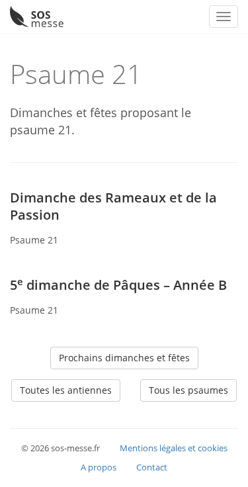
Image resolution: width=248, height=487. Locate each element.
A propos (98, 467)
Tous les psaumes (188, 390)
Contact (151, 467)
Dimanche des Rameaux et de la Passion (113, 206)
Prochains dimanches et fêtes (124, 357)
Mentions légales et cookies (173, 448)
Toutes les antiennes (66, 390)
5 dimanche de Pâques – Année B (118, 285)
